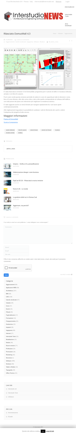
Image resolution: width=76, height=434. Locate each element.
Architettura (9, 290)
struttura (20, 132)
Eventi (8, 309)
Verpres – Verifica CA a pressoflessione (26, 164)
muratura (57, 130)
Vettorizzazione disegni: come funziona (26, 172)
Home (54, 33)
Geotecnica (9, 324)
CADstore (11, 397)
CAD (7, 296)
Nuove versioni (10, 345)
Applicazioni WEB (11, 287)
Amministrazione (13, 412)
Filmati (8, 312)
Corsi (7, 306)
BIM (7, 293)
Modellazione (10, 339)
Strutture (42, 42)
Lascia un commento (23, 39)
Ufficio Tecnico (10, 373)
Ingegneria (30, 42)
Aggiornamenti (68, 33)
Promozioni (9, 351)
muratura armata (10, 132)
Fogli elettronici (10, 315)
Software (60, 33)
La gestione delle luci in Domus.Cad (25, 197)
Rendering (9, 354)
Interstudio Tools (11, 336)
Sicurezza (9, 358)
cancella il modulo (65, 274)
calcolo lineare (34, 130)
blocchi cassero (22, 130)
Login (68, 2)
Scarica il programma (11, 122)
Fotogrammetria (10, 321)
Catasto (8, 303)
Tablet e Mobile (10, 367)
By (53, 42)
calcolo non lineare (46, 130)
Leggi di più (50, 431)
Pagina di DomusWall (11, 119)
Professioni (9, 348)
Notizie (8, 342)
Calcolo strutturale (20, 42)
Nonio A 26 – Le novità (20, 189)
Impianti (8, 327)
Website (58, 2)
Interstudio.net (12, 389)
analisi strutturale (10, 130)
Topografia (9, 370)
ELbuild (10, 416)
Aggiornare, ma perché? (21, 205)
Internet (8, 333)
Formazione (9, 318)
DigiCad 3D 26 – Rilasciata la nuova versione (28, 180)
